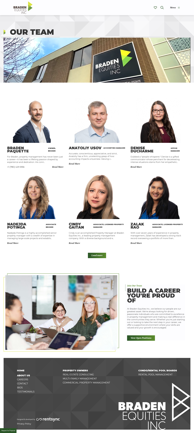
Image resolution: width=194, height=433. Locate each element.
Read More (57, 167)
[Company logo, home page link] (23, 7)
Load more (97, 255)
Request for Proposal (8, 430)
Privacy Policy (24, 424)
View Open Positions (141, 338)
